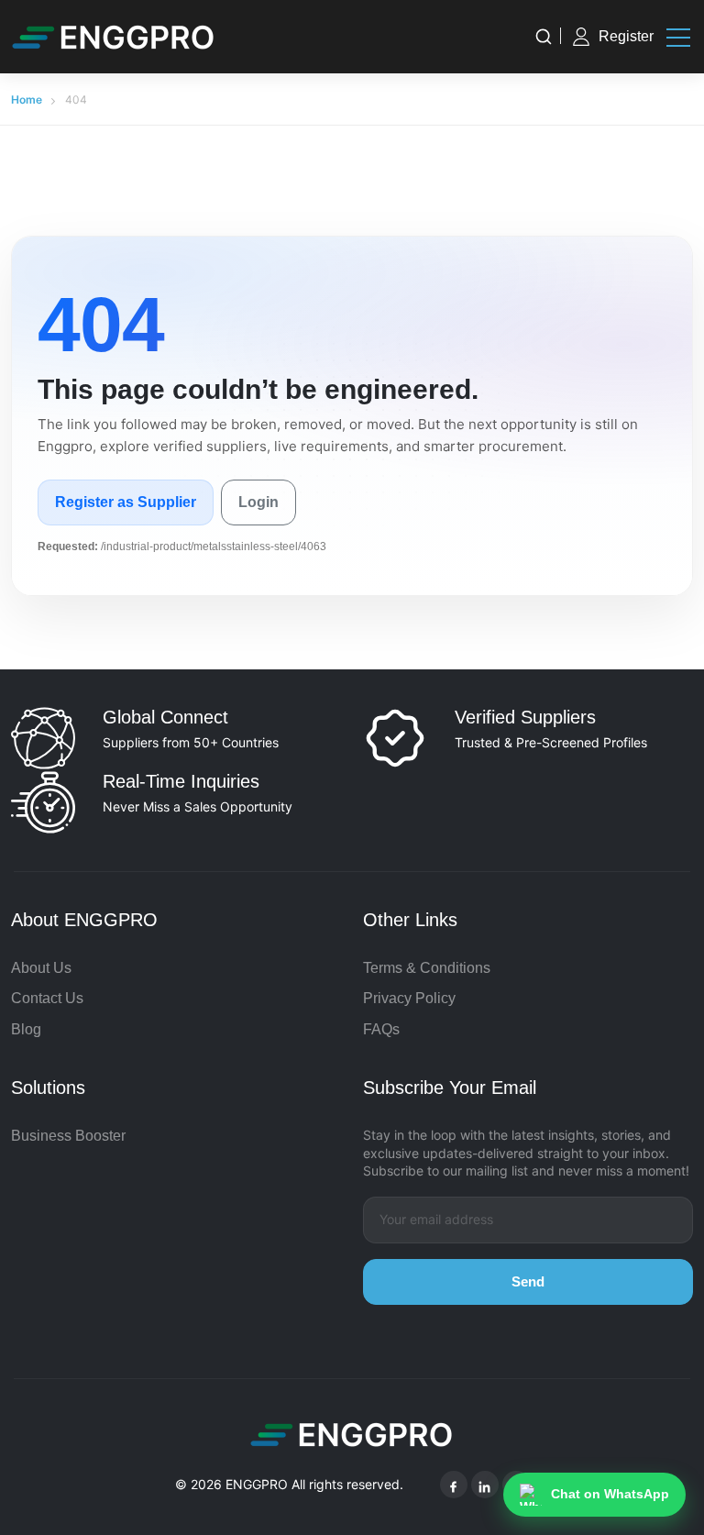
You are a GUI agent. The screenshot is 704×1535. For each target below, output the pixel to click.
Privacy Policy (409, 998)
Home (26, 99)
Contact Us (47, 998)
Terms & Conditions (426, 968)
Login (258, 502)
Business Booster (68, 1135)
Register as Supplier (125, 502)
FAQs (381, 1029)
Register (626, 36)
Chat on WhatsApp (610, 1493)
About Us (41, 968)
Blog (26, 1029)
